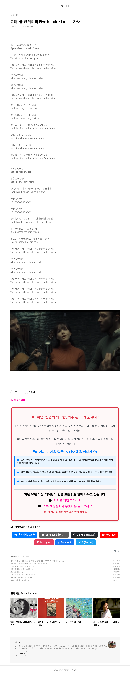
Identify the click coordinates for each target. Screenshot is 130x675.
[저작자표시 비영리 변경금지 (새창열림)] (40, 392)
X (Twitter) (87, 542)
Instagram (45, 542)
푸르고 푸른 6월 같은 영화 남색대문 (21, 575)
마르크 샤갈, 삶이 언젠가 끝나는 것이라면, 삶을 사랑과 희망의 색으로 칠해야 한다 (35, 561)
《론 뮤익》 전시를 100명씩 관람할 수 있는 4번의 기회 (27, 563)
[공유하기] (20, 392)
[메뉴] (6, 5)
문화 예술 (14, 556)
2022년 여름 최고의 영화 (18, 580)
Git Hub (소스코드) (85, 534)
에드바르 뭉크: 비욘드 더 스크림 (20, 569)
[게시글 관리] (23, 392)
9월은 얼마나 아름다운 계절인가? (20, 566)
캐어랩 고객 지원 (17, 400)
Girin (65, 5)
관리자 (74, 670)
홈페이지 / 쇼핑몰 (26, 534)
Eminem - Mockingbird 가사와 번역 (22, 577)
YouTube (111, 534)
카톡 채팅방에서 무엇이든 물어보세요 (67, 506)
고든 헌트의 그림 (15, 572)
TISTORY (65, 670)
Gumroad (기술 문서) (55, 534)
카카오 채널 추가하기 (67, 500)
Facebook (65, 542)
